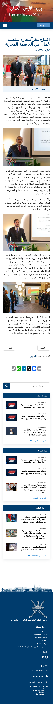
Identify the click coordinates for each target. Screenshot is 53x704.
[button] (5, 25)
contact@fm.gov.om (36, 682)
